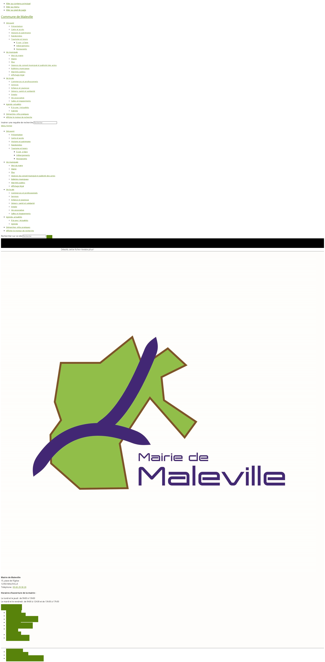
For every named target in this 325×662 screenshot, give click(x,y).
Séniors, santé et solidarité (23, 203)
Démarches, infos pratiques (18, 227)
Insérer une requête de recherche (17, 122)
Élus (13, 172)
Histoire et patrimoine (21, 141)
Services (15, 196)
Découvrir (10, 131)
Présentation (17, 134)
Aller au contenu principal (18, 3)
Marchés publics (18, 182)
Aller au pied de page (16, 10)
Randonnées (16, 145)
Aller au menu (12, 6)
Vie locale (10, 189)
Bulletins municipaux (20, 179)
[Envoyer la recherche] (49, 236)
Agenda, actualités (14, 217)
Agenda (14, 223)
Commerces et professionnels (24, 193)
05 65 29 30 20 (19, 587)
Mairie (14, 169)
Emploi (14, 206)
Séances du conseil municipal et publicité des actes (33, 175)
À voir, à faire (22, 151)
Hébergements (23, 155)
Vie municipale (12, 162)
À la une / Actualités (19, 220)
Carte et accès (17, 138)
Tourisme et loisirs (19, 148)
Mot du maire (17, 165)
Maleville (17, 16)
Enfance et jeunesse (20, 199)
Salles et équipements (21, 213)
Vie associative (17, 210)
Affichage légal (17, 186)
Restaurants (21, 158)
